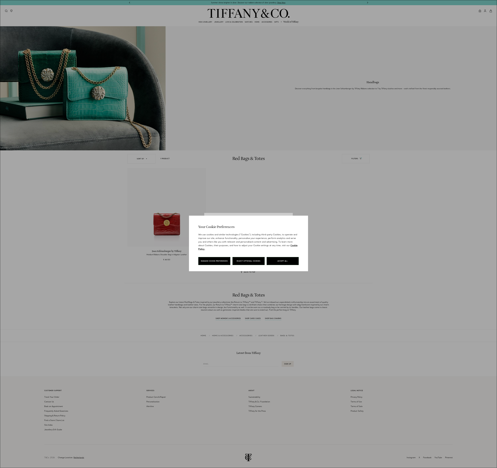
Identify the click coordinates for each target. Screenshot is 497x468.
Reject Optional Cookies (248, 261)
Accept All (282, 261)
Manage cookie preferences (214, 261)
